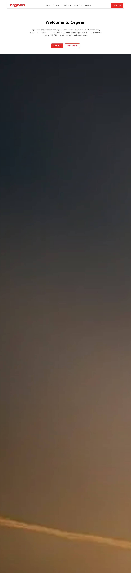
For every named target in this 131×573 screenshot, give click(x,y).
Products (56, 5)
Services (66, 5)
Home (48, 5)
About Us (88, 5)
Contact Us (78, 5)
